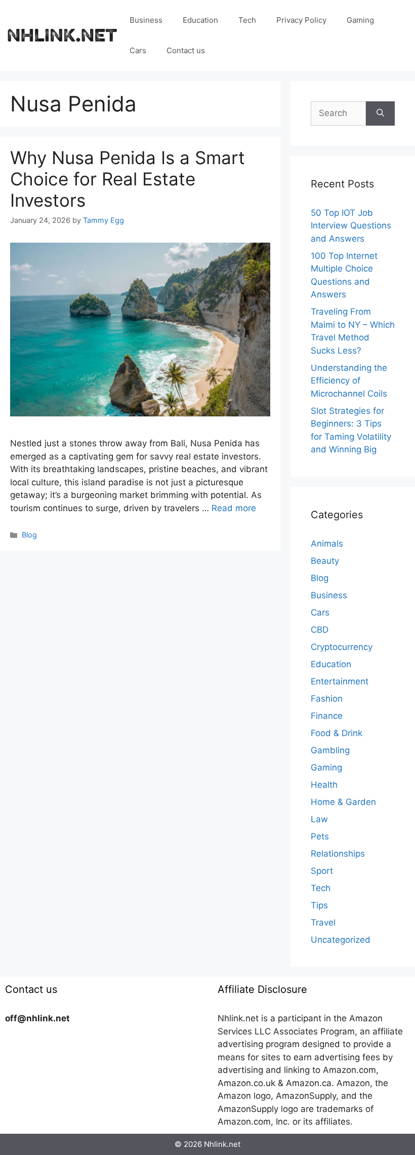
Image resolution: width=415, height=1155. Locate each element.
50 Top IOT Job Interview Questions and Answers (351, 226)
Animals (327, 543)
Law (319, 819)
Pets (320, 836)
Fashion (327, 699)
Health (324, 785)
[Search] (380, 113)
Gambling (330, 750)
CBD (319, 630)
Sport (322, 871)
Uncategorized (340, 940)
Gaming (360, 20)
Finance (327, 716)
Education (200, 20)
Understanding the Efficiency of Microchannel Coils (349, 381)
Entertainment (339, 681)
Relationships (338, 854)
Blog (29, 534)
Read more (234, 508)
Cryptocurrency (341, 647)
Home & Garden (343, 802)
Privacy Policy (301, 20)
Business (146, 20)
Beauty (325, 561)
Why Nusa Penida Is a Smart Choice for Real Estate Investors (127, 179)
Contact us (186, 50)
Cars (138, 50)
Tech (247, 20)
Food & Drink (336, 733)
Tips (319, 905)
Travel (323, 922)
